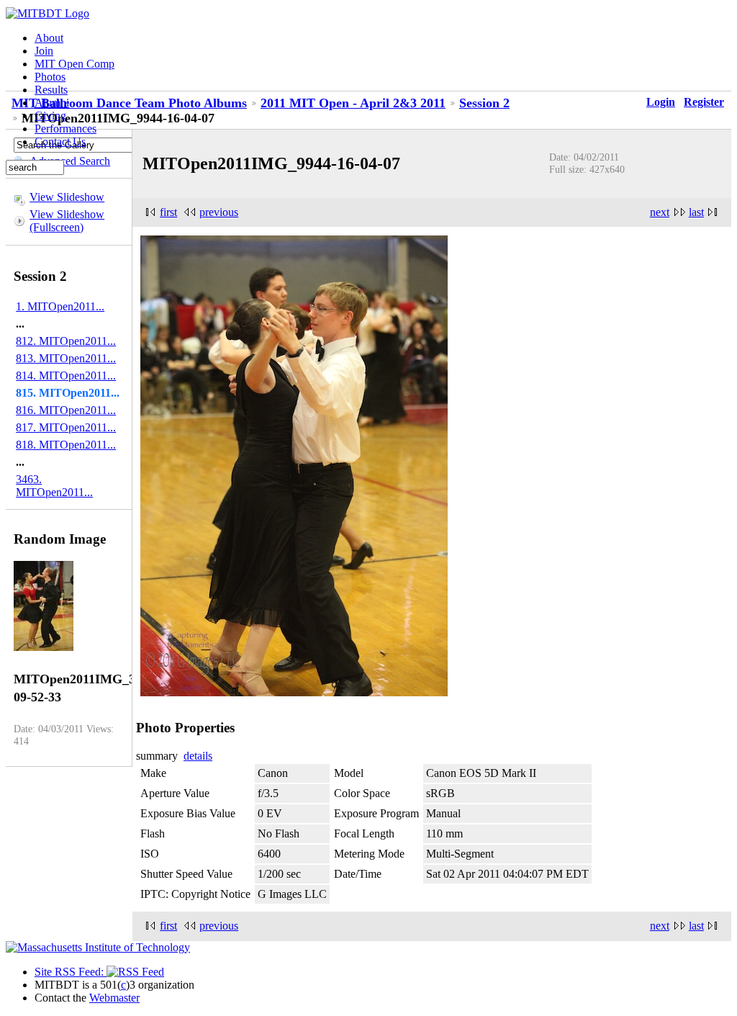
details (198, 756)
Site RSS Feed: (71, 972)
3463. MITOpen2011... (54, 485)
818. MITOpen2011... (66, 445)
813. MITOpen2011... (66, 358)
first (168, 212)
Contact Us (60, 141)
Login (660, 102)
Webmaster (114, 998)
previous (218, 212)
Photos (50, 77)
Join (44, 51)
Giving (50, 115)
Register (704, 102)
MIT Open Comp (74, 64)
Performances (65, 128)
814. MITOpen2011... (66, 375)
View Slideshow (67, 197)
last (696, 212)
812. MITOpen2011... (66, 341)
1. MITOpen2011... (60, 306)
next (659, 212)
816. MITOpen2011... (66, 410)
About (49, 38)
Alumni (52, 102)
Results (51, 90)
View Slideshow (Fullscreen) (67, 220)
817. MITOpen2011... (66, 427)
